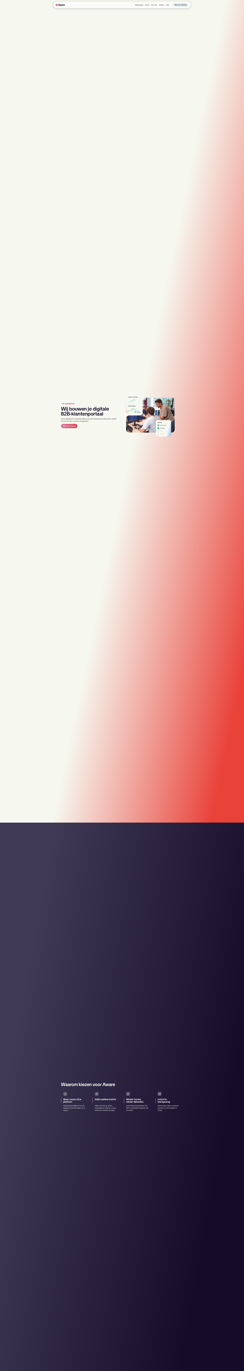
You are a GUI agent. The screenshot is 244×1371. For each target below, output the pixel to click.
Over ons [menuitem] (154, 5)
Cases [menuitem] (147, 5)
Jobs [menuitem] (167, 5)
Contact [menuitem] (161, 5)
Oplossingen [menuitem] (139, 5)
